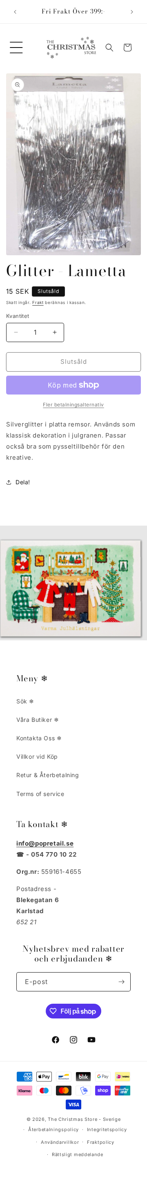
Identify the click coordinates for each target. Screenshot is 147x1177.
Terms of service (40, 793)
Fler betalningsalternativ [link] (73, 404)
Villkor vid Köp (37, 756)
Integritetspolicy (107, 1129)
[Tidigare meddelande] (15, 12)
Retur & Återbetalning (47, 774)
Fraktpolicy (100, 1142)
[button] (16, 48)
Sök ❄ (25, 701)
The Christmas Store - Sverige (84, 1119)
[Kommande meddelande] (132, 12)
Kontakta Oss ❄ (39, 738)
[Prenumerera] (121, 981)
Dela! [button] (23, 482)
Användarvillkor (60, 1142)
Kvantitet (17, 316)
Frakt (38, 302)
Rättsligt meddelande (77, 1154)
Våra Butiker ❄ (37, 719)
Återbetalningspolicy (53, 1129)
